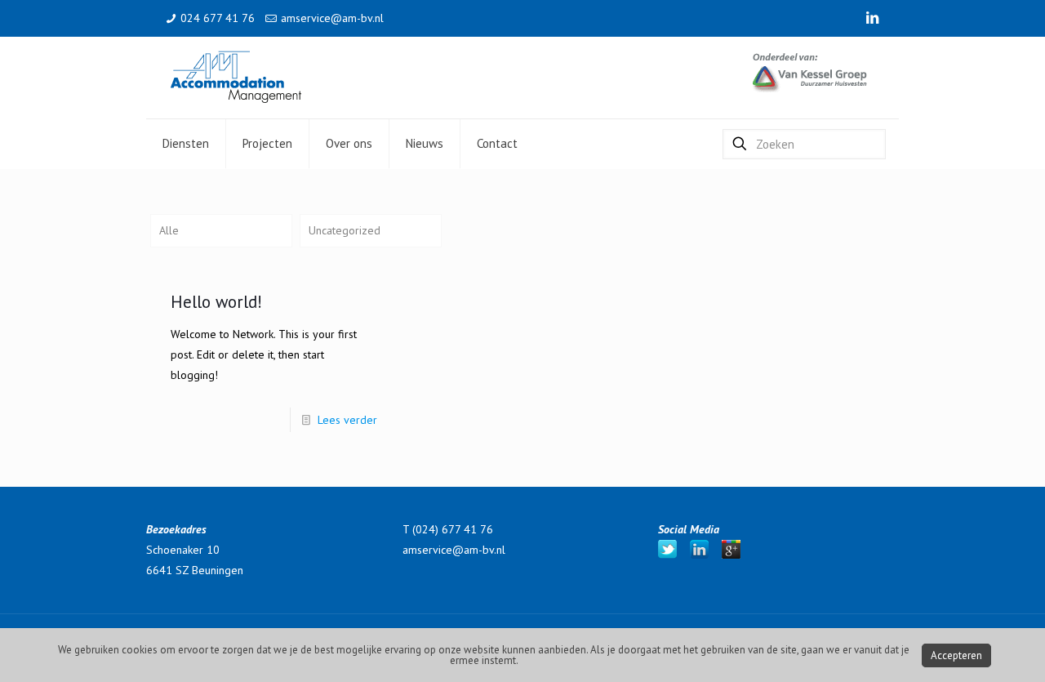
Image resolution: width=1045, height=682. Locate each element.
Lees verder (347, 419)
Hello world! (216, 302)
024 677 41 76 (217, 18)
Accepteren (956, 655)
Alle (169, 230)
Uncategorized (344, 230)
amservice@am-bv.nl (332, 18)
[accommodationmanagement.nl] (236, 77)
